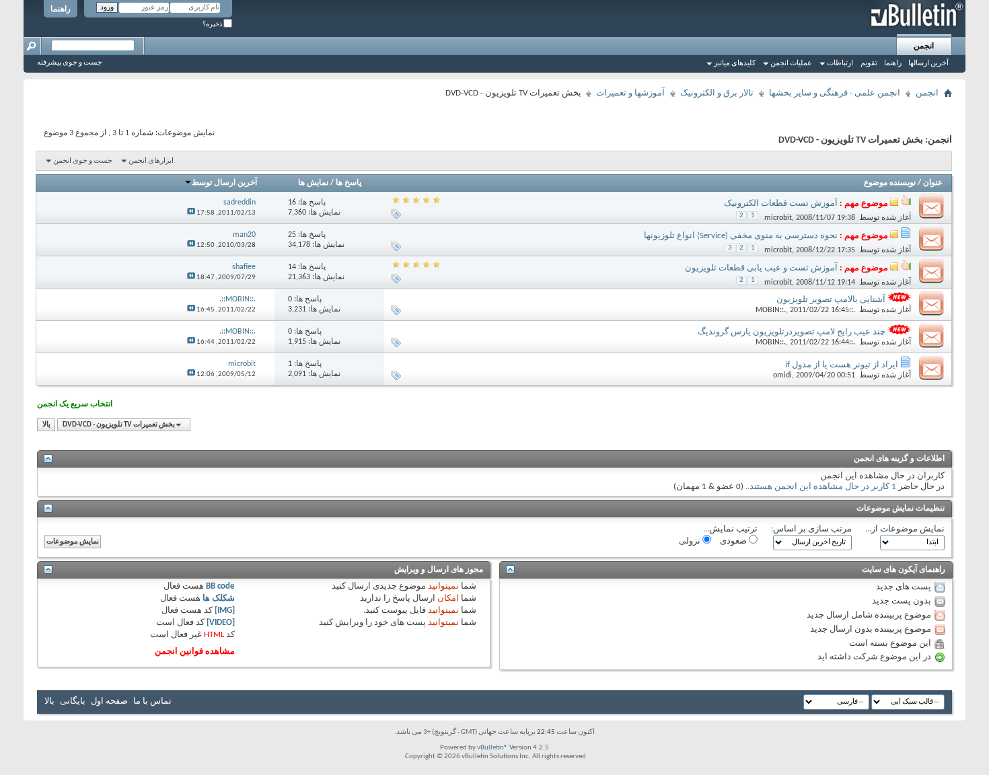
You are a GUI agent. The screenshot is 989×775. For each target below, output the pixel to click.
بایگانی (72, 701)
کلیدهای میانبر (735, 63)
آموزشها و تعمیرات (630, 93)
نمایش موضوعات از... (905, 529)
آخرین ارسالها (928, 63)
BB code (220, 586)
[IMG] (225, 610)
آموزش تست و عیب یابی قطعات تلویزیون (761, 268)
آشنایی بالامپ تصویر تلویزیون (830, 299)
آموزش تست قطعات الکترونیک (781, 203)
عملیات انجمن (791, 63)
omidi (782, 375)
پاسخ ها (348, 183)
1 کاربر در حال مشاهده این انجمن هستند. (821, 486)
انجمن (924, 46)
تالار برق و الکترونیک (717, 93)
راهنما (60, 9)
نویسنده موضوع (890, 183)
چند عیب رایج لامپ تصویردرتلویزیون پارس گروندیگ (791, 332)
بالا (46, 425)
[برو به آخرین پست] (191, 213)
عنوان (933, 183)
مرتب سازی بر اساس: (811, 529)
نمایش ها (313, 183)
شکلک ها (219, 598)
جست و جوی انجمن (82, 161)
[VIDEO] (221, 622)
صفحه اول (109, 701)
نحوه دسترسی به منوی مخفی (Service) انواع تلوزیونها (741, 235)
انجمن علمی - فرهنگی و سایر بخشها (834, 93)
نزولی (690, 541)
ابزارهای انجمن (151, 161)
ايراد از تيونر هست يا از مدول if (841, 365)
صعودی (734, 541)
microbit (778, 218)
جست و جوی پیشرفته (69, 63)
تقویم (868, 63)
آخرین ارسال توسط (224, 183)
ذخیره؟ (213, 24)
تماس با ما (152, 701)
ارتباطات (840, 63)
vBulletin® (492, 747)
